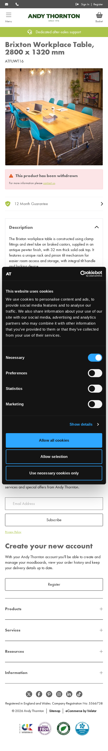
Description (21, 227)
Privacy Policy (13, 532)
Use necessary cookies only (54, 473)
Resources (14, 651)
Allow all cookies (54, 440)
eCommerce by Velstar (81, 711)
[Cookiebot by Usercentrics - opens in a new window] (80, 274)
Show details (81, 424)
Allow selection (54, 456)
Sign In (85, 4)
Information (16, 672)
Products (13, 608)
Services (12, 630)
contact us (49, 183)
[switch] (95, 373)
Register (98, 4)
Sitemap (54, 711)
